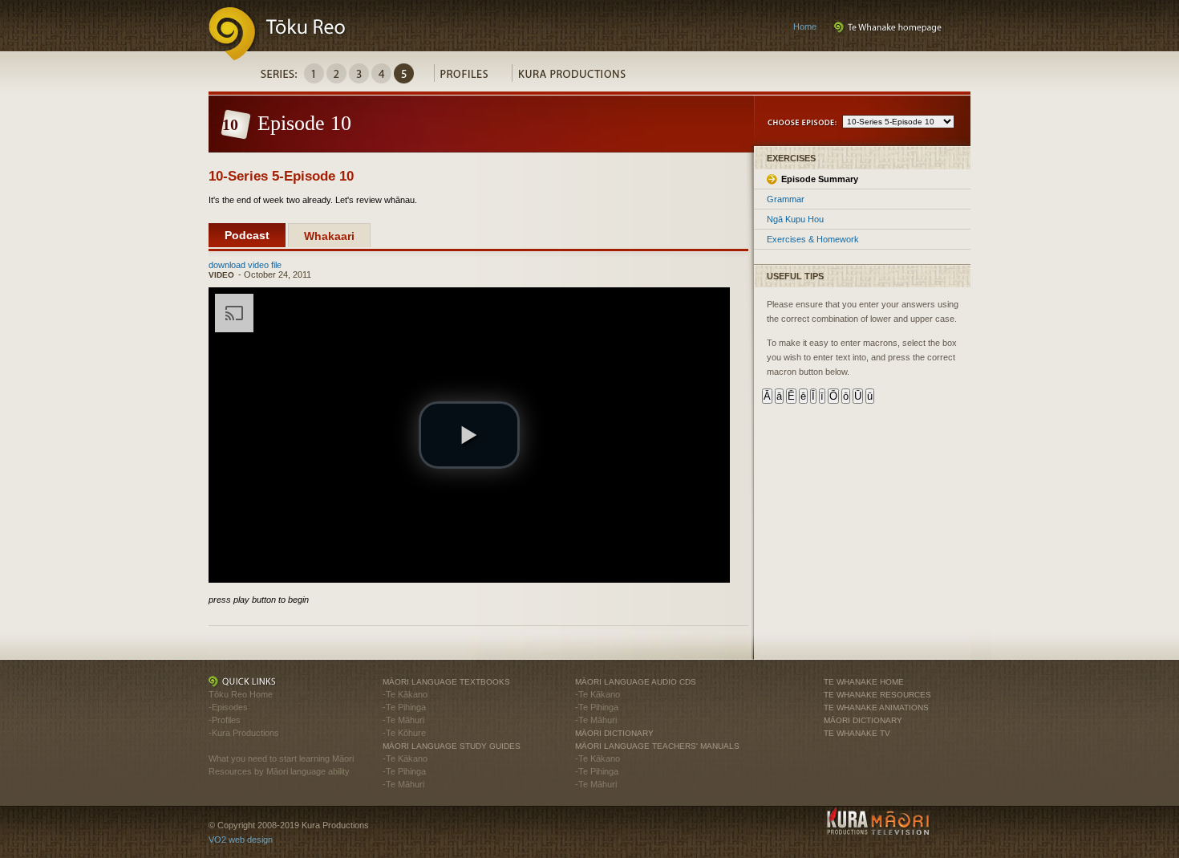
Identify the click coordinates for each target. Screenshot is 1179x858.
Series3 (359, 73)
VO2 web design (241, 839)
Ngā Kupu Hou (795, 219)
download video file (245, 265)
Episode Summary (819, 179)
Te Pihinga (406, 707)
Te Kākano (406, 694)
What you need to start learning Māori (281, 758)
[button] (469, 435)
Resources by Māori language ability (279, 771)
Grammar (785, 199)
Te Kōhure (406, 733)
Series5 (404, 73)
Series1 (314, 73)
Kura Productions (580, 77)
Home (804, 26)
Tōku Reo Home (241, 694)
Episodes (230, 707)
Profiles (473, 77)
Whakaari (329, 236)
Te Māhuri (405, 720)
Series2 (336, 73)
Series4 (381, 73)
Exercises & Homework (813, 239)
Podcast (247, 235)
